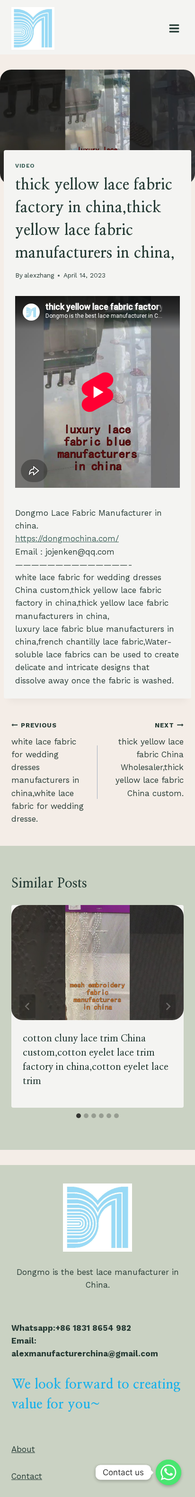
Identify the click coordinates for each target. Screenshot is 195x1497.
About (23, 1449)
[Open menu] (174, 28)
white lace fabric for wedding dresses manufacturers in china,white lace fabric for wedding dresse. (47, 772)
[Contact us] (168, 1472)
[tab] (78, 1115)
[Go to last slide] (27, 1007)
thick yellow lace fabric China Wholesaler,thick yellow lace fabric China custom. (149, 759)
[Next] (168, 1007)
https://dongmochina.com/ (67, 538)
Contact (26, 1476)
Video (25, 165)
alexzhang (39, 275)
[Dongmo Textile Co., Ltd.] (36, 28)
